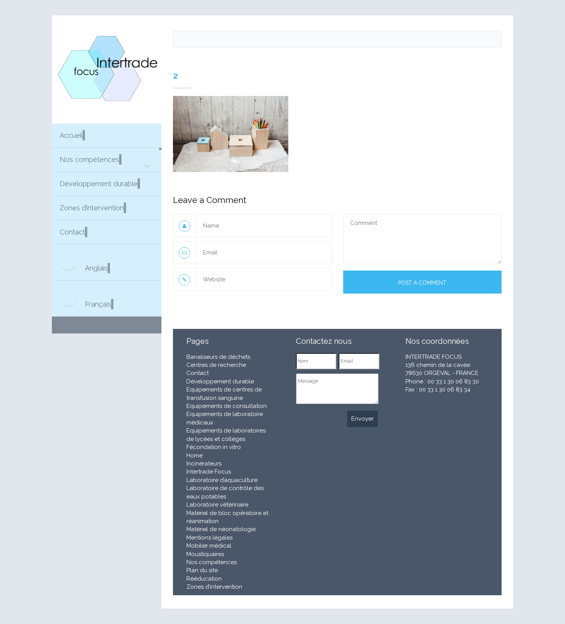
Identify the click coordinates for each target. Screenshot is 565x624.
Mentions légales (209, 537)
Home (194, 455)
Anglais (96, 268)
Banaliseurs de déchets (218, 356)
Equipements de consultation (226, 406)
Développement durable (99, 184)
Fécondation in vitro (213, 447)
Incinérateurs (203, 463)
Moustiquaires (205, 554)
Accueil (71, 135)
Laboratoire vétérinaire (217, 504)
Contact (72, 232)
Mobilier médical (208, 545)
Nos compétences (89, 159)
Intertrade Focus (208, 471)
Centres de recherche (216, 365)
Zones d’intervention (92, 208)
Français (98, 304)
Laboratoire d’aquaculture (222, 480)
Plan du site (202, 570)
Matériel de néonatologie (221, 529)
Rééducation (204, 578)
